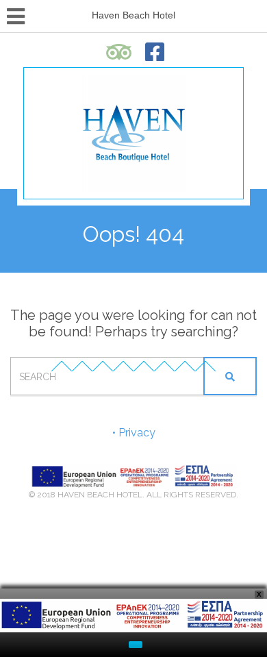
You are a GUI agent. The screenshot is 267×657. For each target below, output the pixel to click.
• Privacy (133, 432)
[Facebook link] (155, 52)
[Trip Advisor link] (119, 51)
